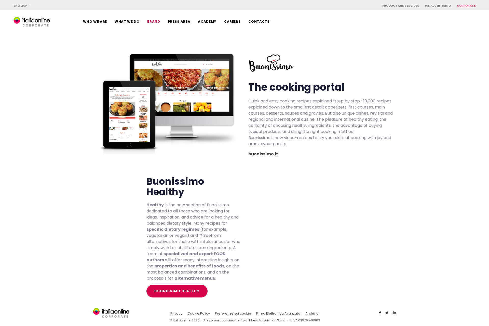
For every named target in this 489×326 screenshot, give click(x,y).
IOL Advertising (438, 6)
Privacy (176, 313)
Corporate (466, 6)
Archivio (312, 313)
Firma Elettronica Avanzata (278, 313)
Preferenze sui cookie (233, 313)
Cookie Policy (198, 313)
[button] (21, 6)
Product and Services (400, 6)
